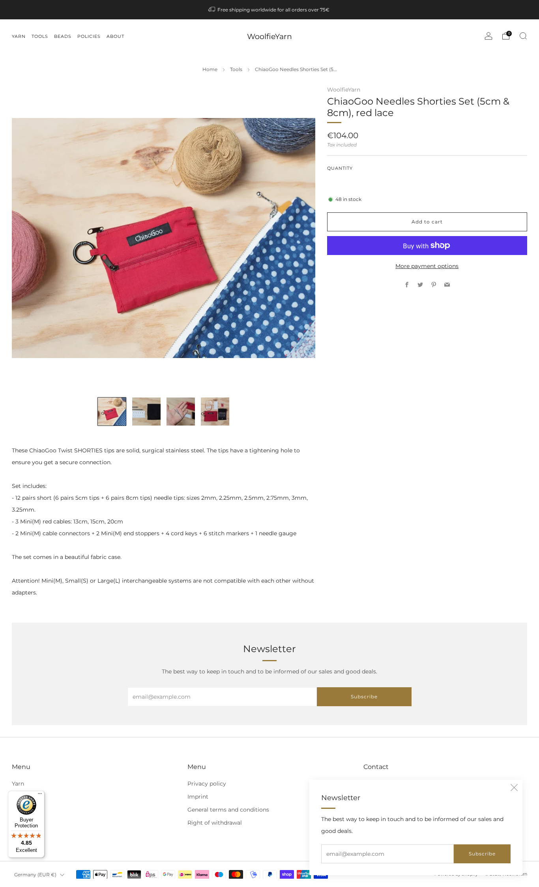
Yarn (18, 783)
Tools (236, 69)
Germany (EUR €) (35, 875)
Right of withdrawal (214, 822)
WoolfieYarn (269, 36)
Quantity (340, 168)
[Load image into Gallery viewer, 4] (215, 411)
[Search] (523, 36)
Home (209, 69)
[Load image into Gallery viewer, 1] (112, 411)
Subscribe (482, 854)
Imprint (197, 796)
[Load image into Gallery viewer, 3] (180, 411)
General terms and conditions (228, 809)
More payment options (427, 266)
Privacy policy (206, 783)
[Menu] (40, 795)
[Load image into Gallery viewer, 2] (146, 411)
